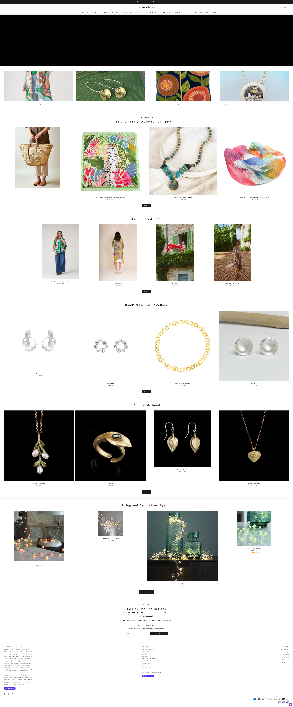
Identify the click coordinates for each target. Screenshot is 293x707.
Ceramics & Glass (151, 12)
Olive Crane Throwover (118, 283)
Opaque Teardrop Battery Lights (111, 538)
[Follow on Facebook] (4, 694)
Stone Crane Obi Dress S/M (232, 283)
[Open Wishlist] (290, 704)
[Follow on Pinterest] (12, 694)
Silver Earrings (39, 373)
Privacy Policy (284, 649)
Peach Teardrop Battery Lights (39, 563)
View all (146, 205)
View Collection (146, 592)
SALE (214, 12)
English (22, 700)
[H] (78, 12)
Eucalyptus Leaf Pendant (254, 483)
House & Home (166, 12)
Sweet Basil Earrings (182, 469)
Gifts (131, 12)
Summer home (182, 104)
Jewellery (85, 12)
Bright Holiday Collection (38, 104)
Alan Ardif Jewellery (228, 104)
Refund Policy (284, 652)
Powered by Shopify (148, 700)
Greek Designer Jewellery (14, 22)
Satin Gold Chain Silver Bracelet (182, 383)
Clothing (139, 12)
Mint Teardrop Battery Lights (254, 548)
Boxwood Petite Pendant (39, 483)
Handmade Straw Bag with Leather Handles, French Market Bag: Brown (38, 190)
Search (282, 659)
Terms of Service (285, 657)
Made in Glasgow (110, 104)
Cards (195, 12)
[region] (146, 40)
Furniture (177, 12)
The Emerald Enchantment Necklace (183, 197)
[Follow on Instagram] (8, 694)
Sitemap (283, 662)
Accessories (96, 12)
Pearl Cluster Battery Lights (182, 583)
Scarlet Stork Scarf (175, 283)
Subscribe (276, 700)
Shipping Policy (285, 654)
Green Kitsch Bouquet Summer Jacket (60, 281)
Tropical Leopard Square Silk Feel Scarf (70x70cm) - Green (110, 197)
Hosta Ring (110, 483)
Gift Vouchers (205, 12)
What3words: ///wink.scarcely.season (151, 672)
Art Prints (186, 12)
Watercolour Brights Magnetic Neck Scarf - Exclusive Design (255, 197)
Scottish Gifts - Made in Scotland (115, 12)
